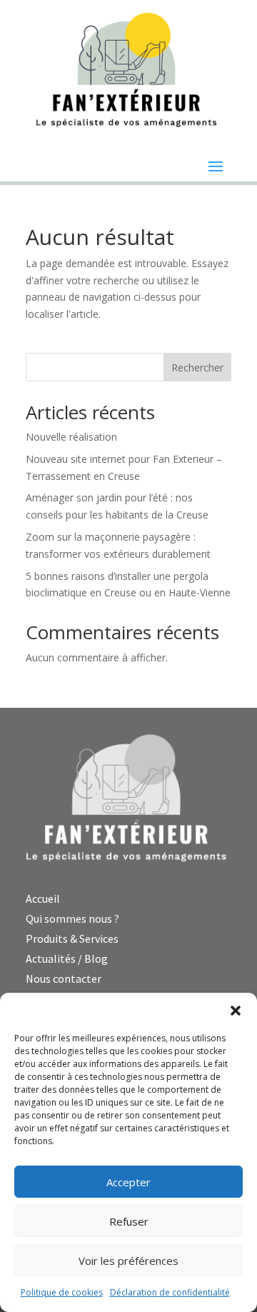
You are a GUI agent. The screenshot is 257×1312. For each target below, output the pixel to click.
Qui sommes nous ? (72, 918)
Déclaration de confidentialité (170, 1292)
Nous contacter (63, 978)
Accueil (43, 898)
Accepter (128, 1182)
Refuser (128, 1221)
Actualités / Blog (67, 958)
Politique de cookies (62, 1292)
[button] (235, 1010)
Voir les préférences (128, 1260)
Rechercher (197, 367)
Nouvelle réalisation (71, 437)
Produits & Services (72, 938)
